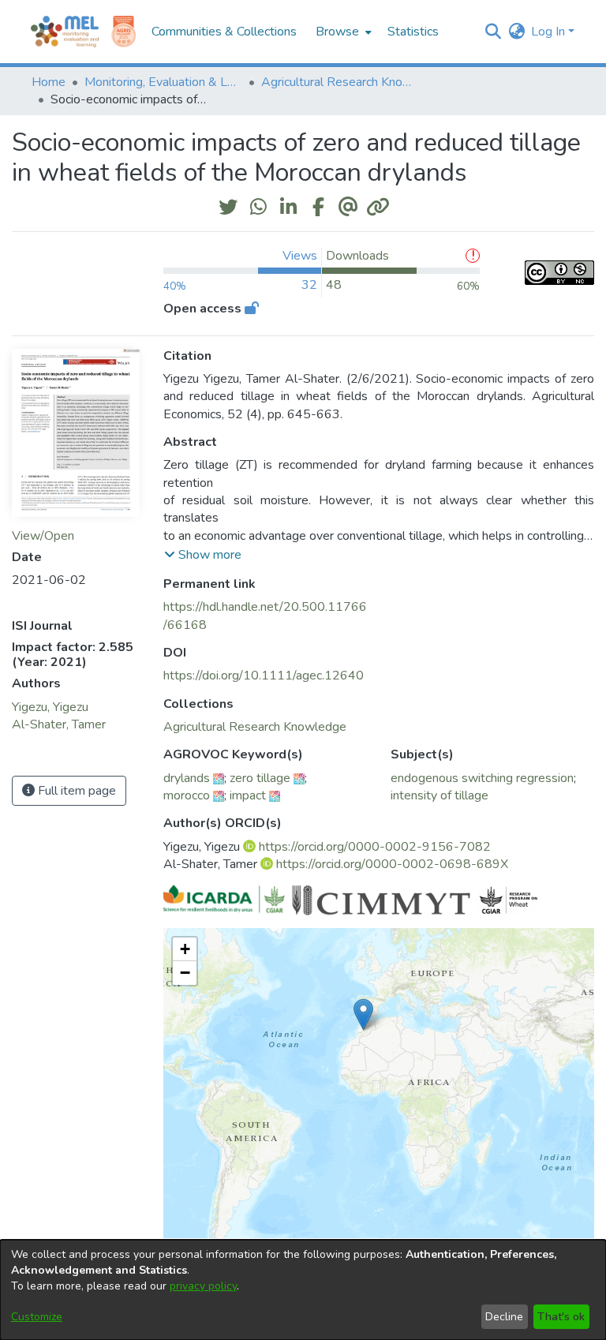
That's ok (561, 1316)
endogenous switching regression (482, 778)
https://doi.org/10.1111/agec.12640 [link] (263, 675)
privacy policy (203, 1285)
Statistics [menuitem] (413, 31)
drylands (186, 778)
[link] (254, 727)
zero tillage (260, 778)
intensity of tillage (439, 795)
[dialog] (303, 1290)
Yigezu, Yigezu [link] (50, 707)
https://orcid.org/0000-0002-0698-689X (392, 864)
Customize (36, 1316)
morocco (186, 795)
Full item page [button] (75, 790)
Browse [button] (337, 31)
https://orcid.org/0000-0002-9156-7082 (375, 846)
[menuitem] (342, 31)
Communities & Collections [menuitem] (224, 31)
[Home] (65, 31)
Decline (504, 1316)
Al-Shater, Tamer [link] (59, 724)
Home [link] (48, 82)
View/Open (43, 536)
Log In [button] (549, 31)
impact (248, 795)
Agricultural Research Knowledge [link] (340, 82)
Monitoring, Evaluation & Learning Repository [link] (163, 82)
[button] (493, 31)
